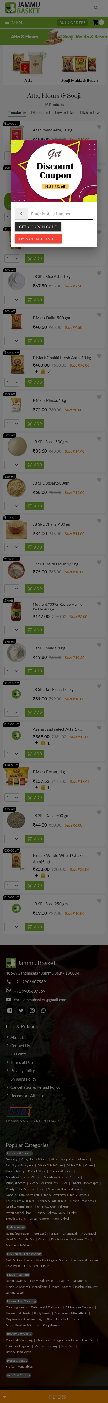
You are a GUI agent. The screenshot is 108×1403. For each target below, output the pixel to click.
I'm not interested (38, 239)
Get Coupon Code (38, 226)
